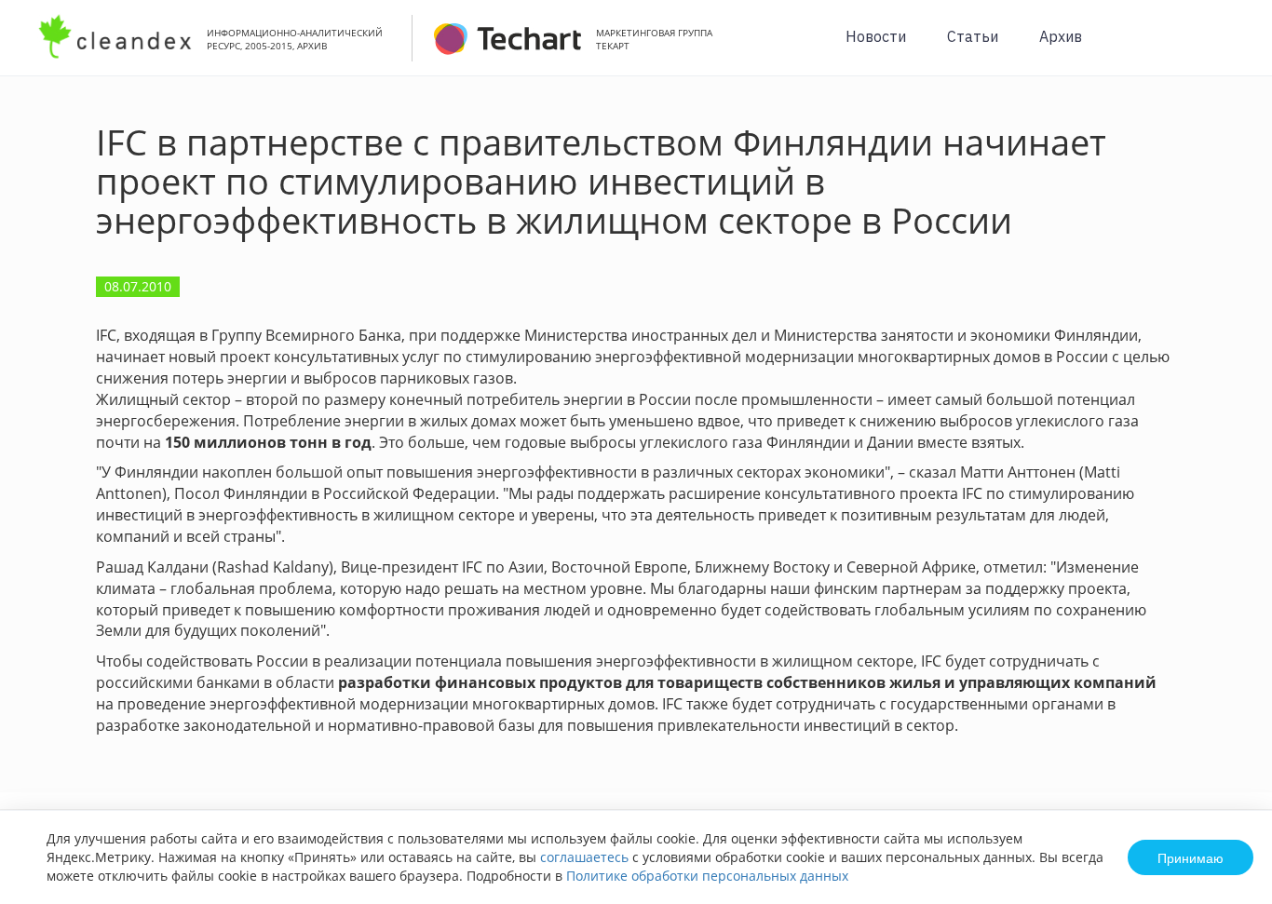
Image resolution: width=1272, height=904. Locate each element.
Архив (1060, 36)
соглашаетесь (584, 857)
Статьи (972, 36)
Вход (1229, 48)
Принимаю (1190, 857)
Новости (876, 36)
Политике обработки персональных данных (707, 875)
